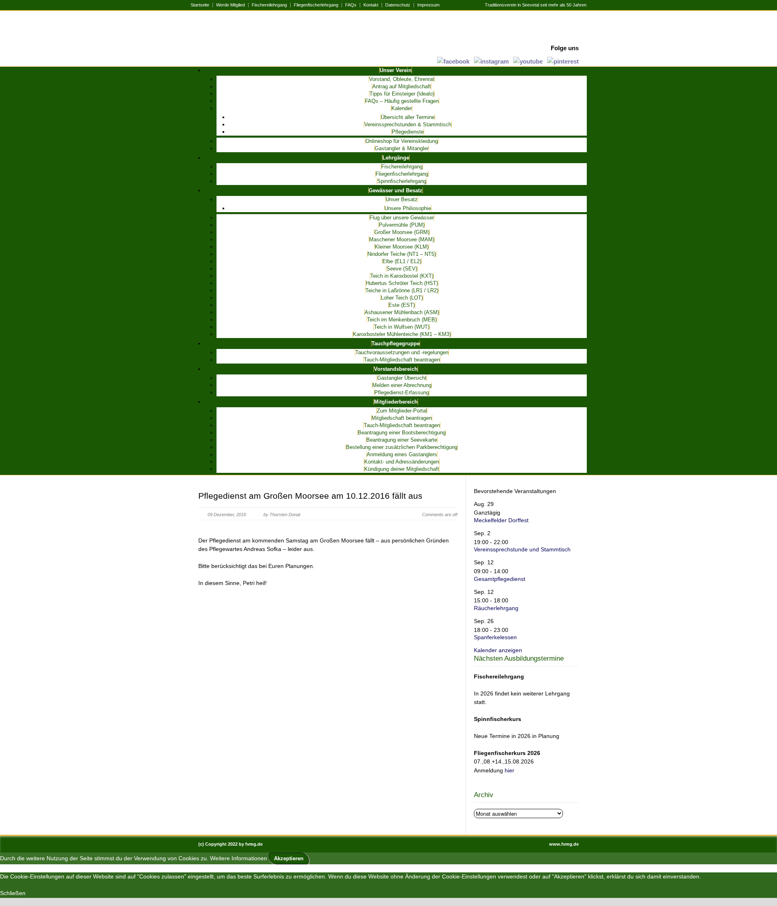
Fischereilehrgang (269, 5)
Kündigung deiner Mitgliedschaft (401, 469)
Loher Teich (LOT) (402, 298)
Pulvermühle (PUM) (402, 225)
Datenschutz (397, 5)
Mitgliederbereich (396, 402)
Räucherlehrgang (496, 608)
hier (509, 770)
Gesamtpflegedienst (499, 579)
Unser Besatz (402, 199)
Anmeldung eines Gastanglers (402, 454)
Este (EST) (401, 305)
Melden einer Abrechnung (401, 385)
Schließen (12, 893)
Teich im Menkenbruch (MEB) (402, 320)
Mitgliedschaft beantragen (402, 418)
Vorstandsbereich (396, 369)
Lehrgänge (395, 158)
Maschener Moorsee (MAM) (401, 239)
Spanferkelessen (495, 637)
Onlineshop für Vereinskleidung (401, 141)
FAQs (351, 5)
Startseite (200, 5)
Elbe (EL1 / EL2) (401, 261)
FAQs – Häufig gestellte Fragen (402, 101)
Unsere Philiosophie (407, 208)
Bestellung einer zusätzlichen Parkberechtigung (401, 447)
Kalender (401, 108)
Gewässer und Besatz (395, 190)
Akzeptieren (289, 858)
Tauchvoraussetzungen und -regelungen (401, 352)
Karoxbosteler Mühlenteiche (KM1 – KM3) (402, 334)
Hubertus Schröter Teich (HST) (402, 283)
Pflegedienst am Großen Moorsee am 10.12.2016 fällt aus (310, 495)
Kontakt (370, 5)
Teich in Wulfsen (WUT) (401, 327)
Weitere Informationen (238, 858)
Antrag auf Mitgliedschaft (401, 86)
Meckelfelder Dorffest (501, 520)
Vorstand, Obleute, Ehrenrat (401, 79)
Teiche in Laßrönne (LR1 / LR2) (401, 290)
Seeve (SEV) (401, 269)
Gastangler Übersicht (402, 378)
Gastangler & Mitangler (402, 148)
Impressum (428, 5)
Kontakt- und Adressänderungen (401, 462)
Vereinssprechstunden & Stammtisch (407, 124)
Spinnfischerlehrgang (401, 181)
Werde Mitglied (230, 5)
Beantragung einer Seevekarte (401, 440)
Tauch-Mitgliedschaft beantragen (402, 360)
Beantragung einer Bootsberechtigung (402, 433)
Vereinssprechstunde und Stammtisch (522, 549)
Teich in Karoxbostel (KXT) (401, 276)
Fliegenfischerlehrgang (316, 5)
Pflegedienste (408, 132)
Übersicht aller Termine (408, 117)
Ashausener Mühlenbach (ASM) (402, 312)
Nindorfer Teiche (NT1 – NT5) (401, 254)
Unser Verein (396, 70)
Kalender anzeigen (498, 650)
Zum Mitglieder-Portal (402, 411)
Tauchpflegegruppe (396, 343)
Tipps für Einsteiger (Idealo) (401, 94)
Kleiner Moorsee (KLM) (402, 247)
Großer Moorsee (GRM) (401, 232)
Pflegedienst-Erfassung (401, 392)
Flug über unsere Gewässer (401, 218)
